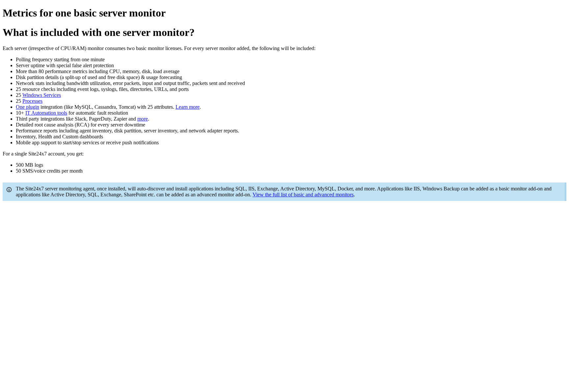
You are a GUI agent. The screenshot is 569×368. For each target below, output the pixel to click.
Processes (32, 101)
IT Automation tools (46, 113)
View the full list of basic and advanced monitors (303, 194)
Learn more (188, 107)
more (142, 119)
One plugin (27, 107)
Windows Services (41, 95)
